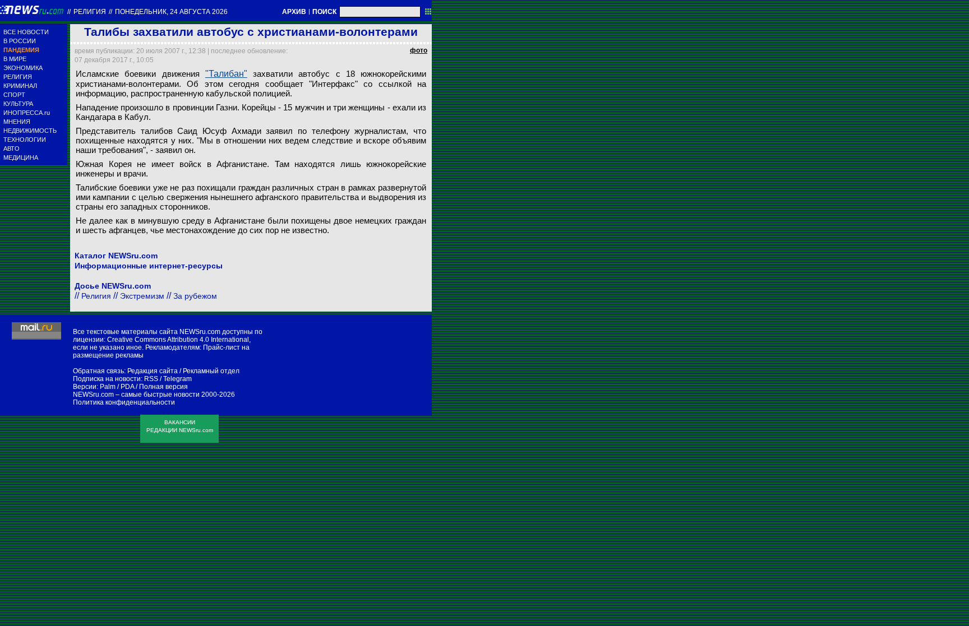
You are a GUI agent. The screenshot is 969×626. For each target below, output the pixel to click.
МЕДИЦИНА (20, 157)
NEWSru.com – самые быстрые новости (136, 394)
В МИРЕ (14, 58)
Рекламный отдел (211, 371)
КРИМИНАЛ (20, 85)
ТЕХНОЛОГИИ (24, 139)
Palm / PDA (117, 387)
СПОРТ (14, 94)
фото (418, 50)
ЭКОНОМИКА (23, 67)
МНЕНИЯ (16, 121)
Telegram (177, 379)
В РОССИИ (19, 41)
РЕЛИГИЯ (17, 76)
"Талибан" (226, 73)
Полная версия (163, 387)
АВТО (11, 148)
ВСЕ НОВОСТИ (26, 32)
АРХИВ (294, 12)
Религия (89, 12)
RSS (151, 379)
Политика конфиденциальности (124, 402)
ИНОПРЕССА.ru (26, 112)
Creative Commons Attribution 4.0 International (178, 340)
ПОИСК (324, 12)
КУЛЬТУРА (18, 103)
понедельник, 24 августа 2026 (171, 12)
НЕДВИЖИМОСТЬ (30, 130)
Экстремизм (142, 295)
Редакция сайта (152, 371)
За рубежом (195, 295)
